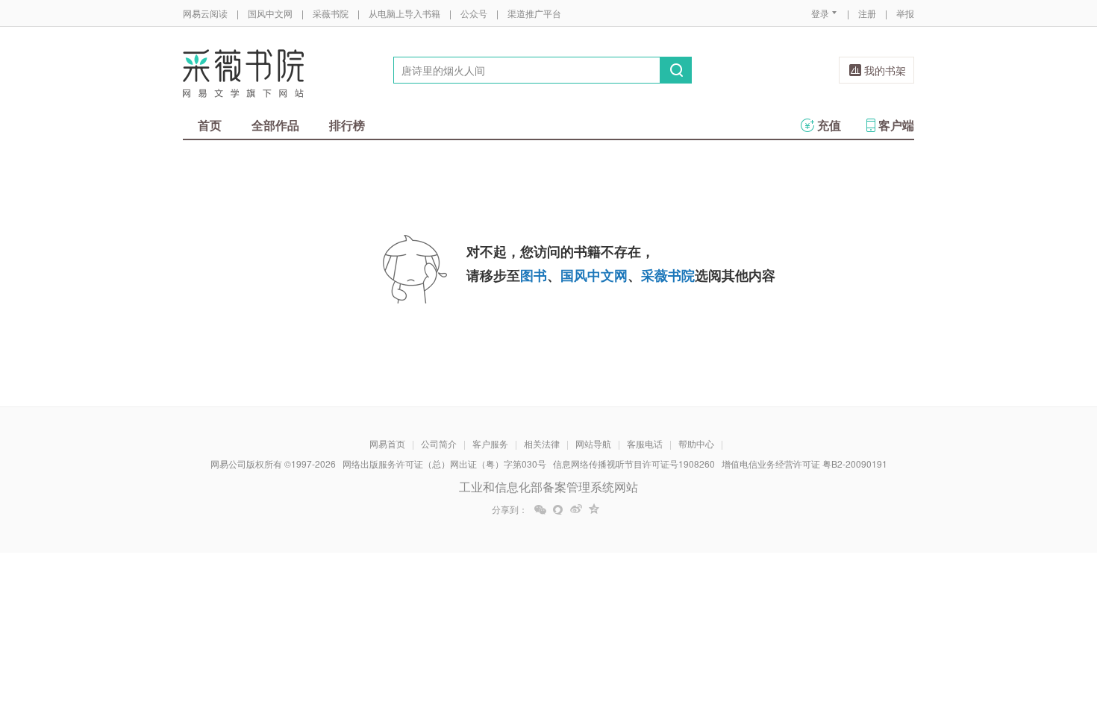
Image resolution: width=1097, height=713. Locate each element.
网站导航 (593, 443)
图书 (533, 275)
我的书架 (885, 70)
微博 (576, 509)
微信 (540, 509)
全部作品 (275, 125)
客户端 (896, 125)
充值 (829, 125)
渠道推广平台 (534, 13)
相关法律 (542, 443)
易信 (558, 509)
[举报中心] (955, 625)
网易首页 (387, 443)
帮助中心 (696, 443)
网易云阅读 (205, 13)
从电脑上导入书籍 (404, 13)
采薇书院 (331, 13)
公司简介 (439, 443)
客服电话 (645, 443)
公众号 (473, 13)
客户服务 (490, 443)
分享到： (510, 509)
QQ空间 (594, 509)
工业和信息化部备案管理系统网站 (548, 486)
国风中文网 (270, 13)
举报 (905, 13)
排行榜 (347, 125)
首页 (210, 125)
